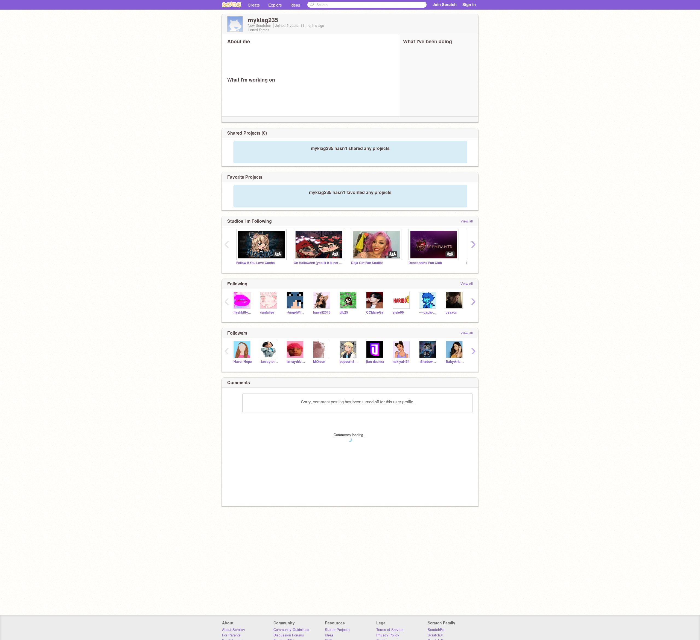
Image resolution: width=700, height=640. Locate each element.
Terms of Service (389, 629)
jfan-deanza (375, 361)
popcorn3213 (349, 361)
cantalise (267, 312)
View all (466, 221)
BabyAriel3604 (455, 361)
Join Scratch (445, 4)
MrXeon (319, 361)
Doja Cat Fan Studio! (367, 262)
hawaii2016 (322, 312)
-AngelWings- (296, 312)
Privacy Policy (387, 635)
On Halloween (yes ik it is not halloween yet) (318, 262)
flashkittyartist (243, 312)
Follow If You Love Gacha (255, 262)
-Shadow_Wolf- (428, 361)
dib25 (344, 312)
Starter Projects (337, 629)
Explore (275, 5)
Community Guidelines (291, 629)
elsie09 (398, 312)
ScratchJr (435, 635)
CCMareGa (374, 312)
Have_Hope (243, 361)
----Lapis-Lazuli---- (428, 312)
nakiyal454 (401, 361)
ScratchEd (436, 629)
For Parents (231, 635)
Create (254, 5)
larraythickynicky (296, 361)
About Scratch (233, 629)
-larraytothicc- (269, 361)
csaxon (451, 312)
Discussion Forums (288, 635)
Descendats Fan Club (425, 262)
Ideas (295, 5)
